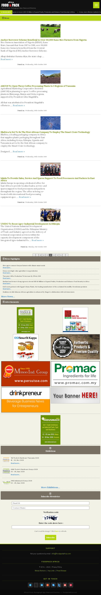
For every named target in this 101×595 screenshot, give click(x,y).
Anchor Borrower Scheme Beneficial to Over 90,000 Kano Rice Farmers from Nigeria (44, 40)
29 (43, 255)
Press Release (61, 570)
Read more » (7, 59)
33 (57, 255)
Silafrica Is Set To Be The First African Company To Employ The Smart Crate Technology (45, 132)
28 (40, 255)
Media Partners (40, 570)
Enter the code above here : (50, 523)
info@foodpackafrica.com (61, 553)
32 (54, 255)
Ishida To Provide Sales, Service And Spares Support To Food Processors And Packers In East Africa (48, 179)
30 (47, 255)
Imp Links (51, 570)
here (57, 531)
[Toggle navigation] (96, 5)
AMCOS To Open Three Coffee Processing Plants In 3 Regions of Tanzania (38, 86)
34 (60, 255)
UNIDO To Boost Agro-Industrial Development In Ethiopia (30, 223)
